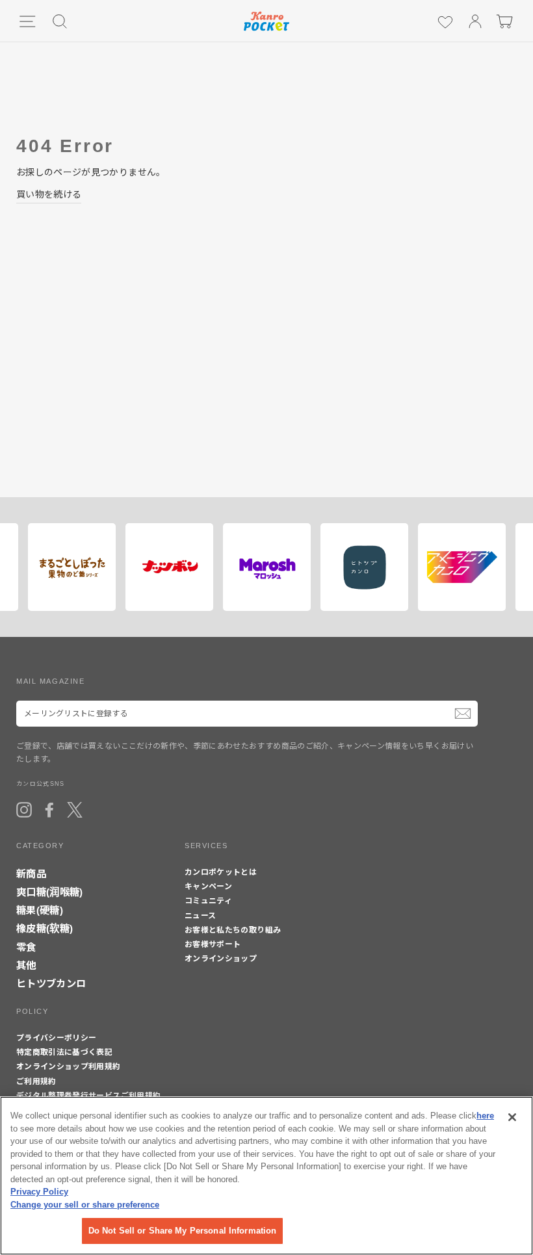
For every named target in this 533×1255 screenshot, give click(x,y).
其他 (26, 965)
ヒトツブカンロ (51, 983)
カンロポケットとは (221, 872)
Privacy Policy (39, 1192)
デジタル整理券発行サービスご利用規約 (88, 1095)
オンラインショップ (221, 958)
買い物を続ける (48, 194)
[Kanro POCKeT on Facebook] (49, 810)
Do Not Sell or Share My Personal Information (182, 1231)
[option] (67, 567)
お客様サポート (212, 944)
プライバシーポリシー (56, 1037)
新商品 (31, 873)
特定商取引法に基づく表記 (64, 1052)
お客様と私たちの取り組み (233, 930)
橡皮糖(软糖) (44, 928)
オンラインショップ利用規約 (68, 1066)
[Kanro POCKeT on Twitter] (75, 810)
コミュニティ (208, 900)
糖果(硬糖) (39, 910)
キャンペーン (208, 886)
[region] (266, 1175)
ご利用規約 (36, 1081)
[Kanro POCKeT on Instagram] (24, 810)
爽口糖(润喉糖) (49, 892)
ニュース (200, 915)
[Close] (512, 1117)
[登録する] (462, 713)
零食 (26, 947)
